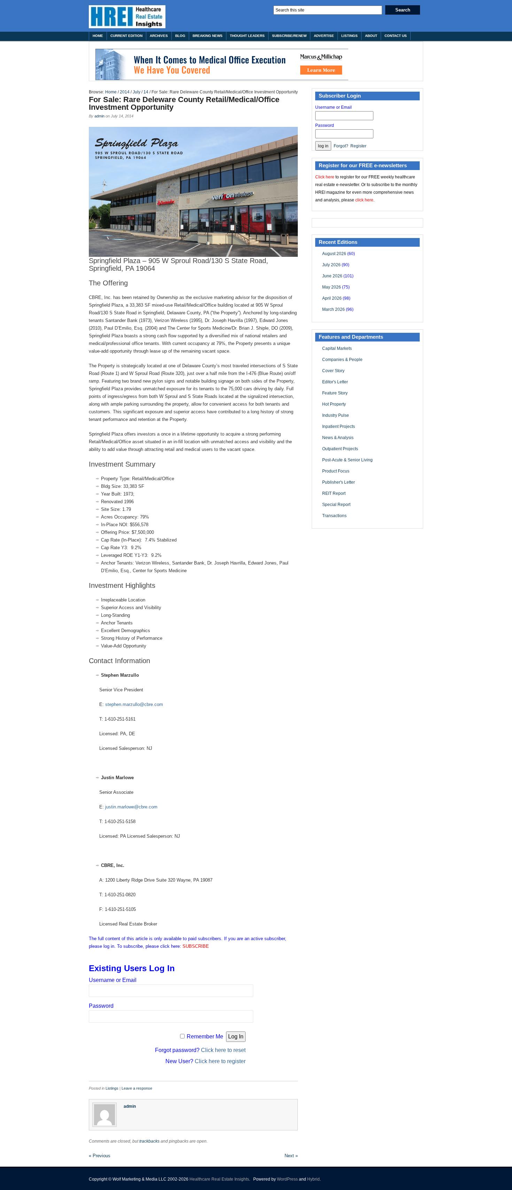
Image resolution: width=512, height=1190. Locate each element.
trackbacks (149, 1141)
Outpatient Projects (340, 448)
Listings (349, 36)
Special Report (336, 504)
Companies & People (342, 359)
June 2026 (332, 276)
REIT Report (334, 493)
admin (99, 116)
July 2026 (331, 264)
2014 (125, 92)
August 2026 (334, 253)
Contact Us (396, 36)
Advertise (324, 36)
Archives (159, 36)
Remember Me (205, 1036)
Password (101, 1006)
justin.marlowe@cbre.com (131, 806)
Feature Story (335, 393)
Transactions (334, 515)
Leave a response (137, 1088)
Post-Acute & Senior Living (347, 460)
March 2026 (333, 309)
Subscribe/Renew (289, 36)
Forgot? (341, 146)
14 (145, 92)
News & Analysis (338, 437)
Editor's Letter (335, 381)
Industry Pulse (335, 415)
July (136, 92)
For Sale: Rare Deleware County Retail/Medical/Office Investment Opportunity (184, 103)
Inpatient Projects (338, 426)
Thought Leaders (247, 36)
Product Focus (335, 471)
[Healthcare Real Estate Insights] (127, 16)
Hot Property (334, 404)
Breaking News (208, 36)
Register (358, 146)
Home (98, 36)
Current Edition (126, 36)
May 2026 (331, 287)
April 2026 (332, 298)
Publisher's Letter (338, 482)
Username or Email (113, 980)
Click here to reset (223, 1050)
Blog (180, 36)
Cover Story (333, 370)
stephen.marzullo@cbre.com (134, 704)
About (371, 36)
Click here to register (220, 1061)
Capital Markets (337, 348)
